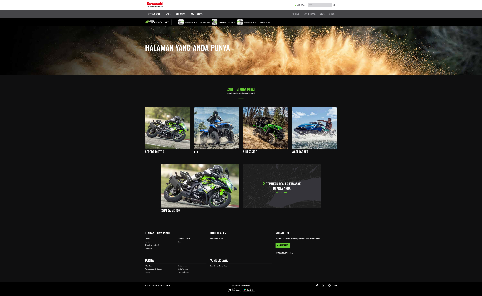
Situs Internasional (152, 245)
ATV (168, 14)
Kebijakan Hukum (184, 239)
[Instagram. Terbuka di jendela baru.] (329, 285)
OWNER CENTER (309, 14)
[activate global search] (334, 5)
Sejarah (147, 239)
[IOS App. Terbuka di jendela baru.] (234, 290)
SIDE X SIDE (180, 14)
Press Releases (183, 272)
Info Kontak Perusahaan (219, 266)
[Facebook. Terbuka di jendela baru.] (317, 285)
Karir (179, 242)
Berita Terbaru (183, 269)
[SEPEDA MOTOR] (167, 128)
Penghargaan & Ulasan (153, 269)
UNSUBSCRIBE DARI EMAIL (284, 253)
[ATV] (216, 128)
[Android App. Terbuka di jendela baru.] (248, 290)
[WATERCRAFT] (314, 128)
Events (147, 272)
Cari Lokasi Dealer (216, 239)
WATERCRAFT (196, 14)
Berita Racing (182, 266)
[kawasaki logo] (155, 5)
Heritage (148, 242)
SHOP (322, 14)
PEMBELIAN (296, 14)
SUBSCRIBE (283, 245)
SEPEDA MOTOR (153, 14)
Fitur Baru (148, 266)
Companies (149, 248)
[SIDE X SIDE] (265, 128)
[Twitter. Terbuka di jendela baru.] (323, 285)
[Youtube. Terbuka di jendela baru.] (336, 285)
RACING (331, 14)
